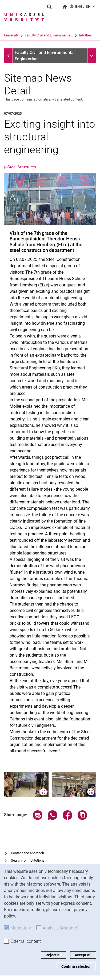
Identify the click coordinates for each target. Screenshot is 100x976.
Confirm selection (76, 966)
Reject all (54, 955)
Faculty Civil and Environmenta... (49, 35)
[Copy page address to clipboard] (82, 818)
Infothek (85, 35)
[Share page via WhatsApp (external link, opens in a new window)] (52, 818)
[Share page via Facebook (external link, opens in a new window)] (67, 818)
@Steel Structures (20, 167)
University (11, 35)
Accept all (83, 955)
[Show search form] (49, 6)
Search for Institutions (28, 860)
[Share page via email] (37, 818)
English (85, 7)
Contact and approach (27, 853)
